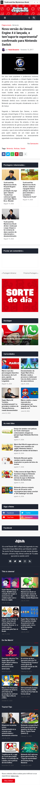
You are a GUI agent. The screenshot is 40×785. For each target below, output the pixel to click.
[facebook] (10, 561)
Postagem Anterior (9, 273)
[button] (34, 2)
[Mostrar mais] (25, 154)
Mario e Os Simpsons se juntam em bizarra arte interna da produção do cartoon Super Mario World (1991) (10, 693)
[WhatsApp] (12, 154)
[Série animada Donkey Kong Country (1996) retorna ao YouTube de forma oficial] (29, 680)
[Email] (21, 154)
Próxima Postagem (30, 273)
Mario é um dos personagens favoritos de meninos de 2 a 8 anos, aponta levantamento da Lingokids (10, 376)
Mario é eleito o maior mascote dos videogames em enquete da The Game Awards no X (29, 404)
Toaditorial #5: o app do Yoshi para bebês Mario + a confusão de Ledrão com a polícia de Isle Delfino (10, 759)
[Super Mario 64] (10, 393)
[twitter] (15, 561)
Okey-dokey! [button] (8, 781)
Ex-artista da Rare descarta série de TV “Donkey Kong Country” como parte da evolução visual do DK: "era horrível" (29, 664)
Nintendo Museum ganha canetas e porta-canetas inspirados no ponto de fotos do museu (26, 461)
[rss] (30, 561)
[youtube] (20, 561)
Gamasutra (34, 144)
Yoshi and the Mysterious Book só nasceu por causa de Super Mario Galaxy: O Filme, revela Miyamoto (29, 594)
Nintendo (15, 25)
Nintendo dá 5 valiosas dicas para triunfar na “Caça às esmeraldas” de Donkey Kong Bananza (29, 759)
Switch (23, 148)
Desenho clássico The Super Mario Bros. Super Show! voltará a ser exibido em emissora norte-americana (10, 664)
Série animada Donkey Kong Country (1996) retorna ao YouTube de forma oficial (29, 691)
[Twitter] (8, 154)
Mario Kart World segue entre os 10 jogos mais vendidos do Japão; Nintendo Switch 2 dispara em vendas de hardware (26, 447)
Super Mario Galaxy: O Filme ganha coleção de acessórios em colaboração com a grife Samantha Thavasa (29, 624)
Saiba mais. (15, 776)
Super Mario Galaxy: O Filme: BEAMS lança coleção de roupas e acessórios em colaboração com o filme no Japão (10, 595)
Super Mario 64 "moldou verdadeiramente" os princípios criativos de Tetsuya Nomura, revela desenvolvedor (10, 405)
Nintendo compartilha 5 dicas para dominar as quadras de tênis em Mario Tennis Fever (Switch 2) (29, 729)
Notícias (17, 148)
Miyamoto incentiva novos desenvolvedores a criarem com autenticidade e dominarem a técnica (9, 730)
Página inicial (6, 25)
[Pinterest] (17, 154)
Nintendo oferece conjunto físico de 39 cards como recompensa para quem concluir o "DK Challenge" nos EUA (26, 491)
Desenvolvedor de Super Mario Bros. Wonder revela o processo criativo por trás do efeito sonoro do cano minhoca (29, 376)
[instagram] (25, 561)
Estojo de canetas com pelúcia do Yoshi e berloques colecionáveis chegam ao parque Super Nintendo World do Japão (26, 433)
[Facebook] (4, 154)
